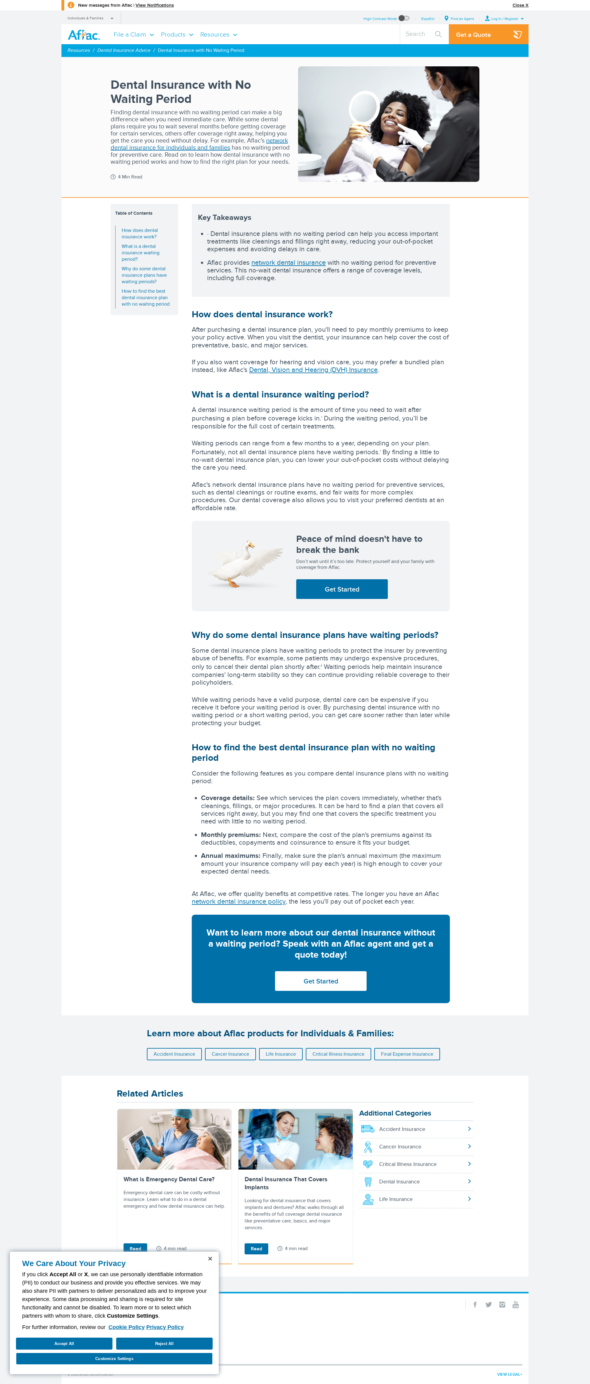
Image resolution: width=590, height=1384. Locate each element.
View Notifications (155, 5)
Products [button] (173, 34)
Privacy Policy (165, 1327)
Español (428, 19)
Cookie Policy (126, 1327)
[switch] (404, 18)
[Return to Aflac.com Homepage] (85, 34)
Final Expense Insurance (407, 1054)
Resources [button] (215, 34)
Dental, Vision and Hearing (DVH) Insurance (313, 369)
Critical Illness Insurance (338, 1054)
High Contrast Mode (380, 19)
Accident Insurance (174, 1054)
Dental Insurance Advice (124, 50)
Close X (521, 5)
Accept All (64, 1343)
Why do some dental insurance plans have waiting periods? (144, 275)
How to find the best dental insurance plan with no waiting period (146, 297)
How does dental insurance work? (140, 233)
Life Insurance (281, 1054)
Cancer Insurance (230, 1054)
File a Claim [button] (130, 34)
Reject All (164, 1343)
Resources (79, 50)
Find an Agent (462, 19)
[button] (504, 18)
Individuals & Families (86, 18)
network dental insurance (288, 262)
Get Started (342, 589)
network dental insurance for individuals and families (199, 144)
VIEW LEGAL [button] (508, 1374)
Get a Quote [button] (473, 34)
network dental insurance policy (238, 901)
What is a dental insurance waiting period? (140, 253)
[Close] (210, 1258)
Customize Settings (114, 1358)
